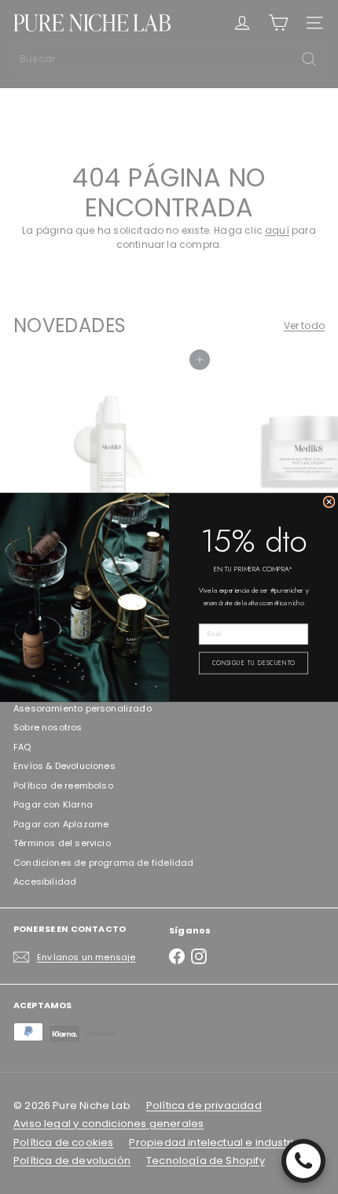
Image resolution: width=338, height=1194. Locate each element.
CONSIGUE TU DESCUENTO (254, 662)
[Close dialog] (329, 502)
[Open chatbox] (303, 1161)
